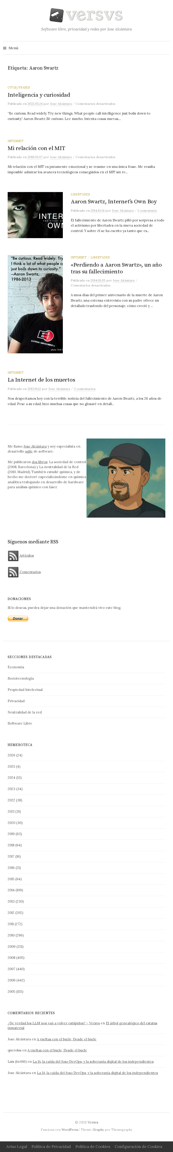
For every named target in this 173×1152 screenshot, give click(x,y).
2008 (11, 957)
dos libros (39, 462)
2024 (11, 777)
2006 (12, 980)
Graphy (98, 1130)
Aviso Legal (16, 1146)
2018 (11, 845)
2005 (11, 991)
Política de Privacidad (51, 1146)
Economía (16, 667)
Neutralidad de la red (25, 712)
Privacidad (16, 701)
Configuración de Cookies (138, 1146)
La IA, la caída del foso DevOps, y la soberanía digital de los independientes (93, 1061)
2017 (11, 856)
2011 (11, 924)
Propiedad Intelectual (25, 689)
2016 (11, 868)
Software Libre (20, 723)
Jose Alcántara (35, 446)
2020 (11, 823)
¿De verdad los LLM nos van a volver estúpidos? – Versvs (54, 1023)
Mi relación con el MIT (36, 148)
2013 (11, 901)
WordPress (69, 1130)
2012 (11, 912)
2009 (12, 946)
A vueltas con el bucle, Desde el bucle (66, 1039)
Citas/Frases (19, 87)
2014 (11, 890)
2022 (11, 800)
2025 (11, 766)
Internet (16, 141)
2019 (11, 834)
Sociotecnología (21, 678)
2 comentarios (85, 389)
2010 (11, 935)
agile (29, 451)
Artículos (26, 555)
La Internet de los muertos (41, 379)
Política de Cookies (92, 1146)
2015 (11, 879)
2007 (11, 969)
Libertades (80, 194)
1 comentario (147, 211)
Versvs (93, 1122)
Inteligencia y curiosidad (39, 95)
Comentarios (30, 572)
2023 (11, 789)
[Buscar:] (166, 48)
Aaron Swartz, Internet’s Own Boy (114, 201)
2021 (11, 811)
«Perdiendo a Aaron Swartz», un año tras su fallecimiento (116, 268)
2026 (11, 755)
